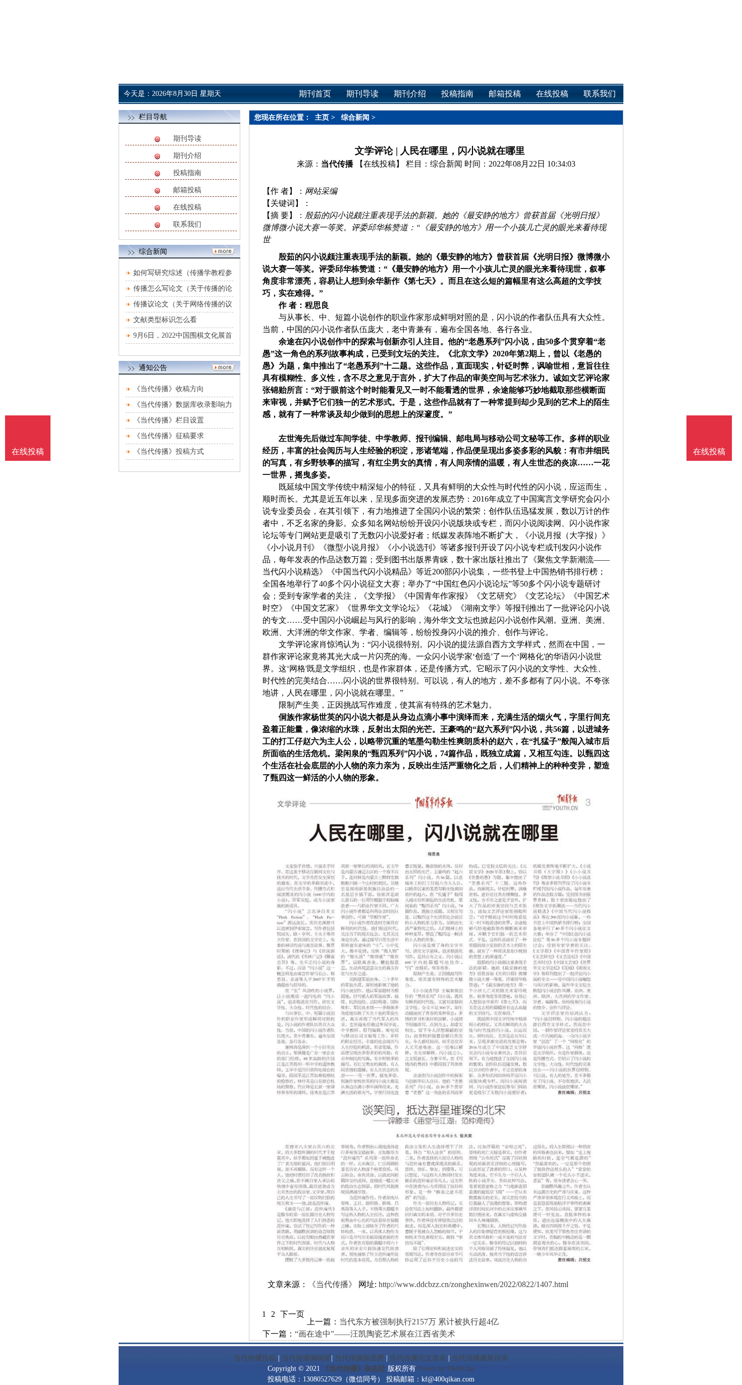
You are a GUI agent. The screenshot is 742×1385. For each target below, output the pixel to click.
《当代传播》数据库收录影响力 (182, 404)
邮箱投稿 (187, 190)
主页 (322, 117)
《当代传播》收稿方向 (168, 389)
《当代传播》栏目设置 (168, 420)
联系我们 (187, 224)
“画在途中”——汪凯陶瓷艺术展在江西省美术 (375, 1333)
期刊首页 (315, 93)
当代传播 (337, 163)
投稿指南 (187, 173)
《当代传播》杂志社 (354, 1368)
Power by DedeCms (446, 1368)
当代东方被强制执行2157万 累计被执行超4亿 (419, 1321)
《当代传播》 (332, 1284)
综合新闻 (355, 117)
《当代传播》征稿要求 (168, 436)
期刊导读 (187, 138)
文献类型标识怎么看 (165, 320)
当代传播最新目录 (480, 1358)
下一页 (292, 1314)
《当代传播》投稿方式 (168, 451)
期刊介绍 (187, 155)
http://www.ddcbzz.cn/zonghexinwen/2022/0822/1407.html (473, 1284)
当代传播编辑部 (306, 1358)
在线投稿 (187, 207)
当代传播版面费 (359, 1358)
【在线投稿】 (379, 163)
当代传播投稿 (255, 1358)
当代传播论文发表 (418, 1358)
